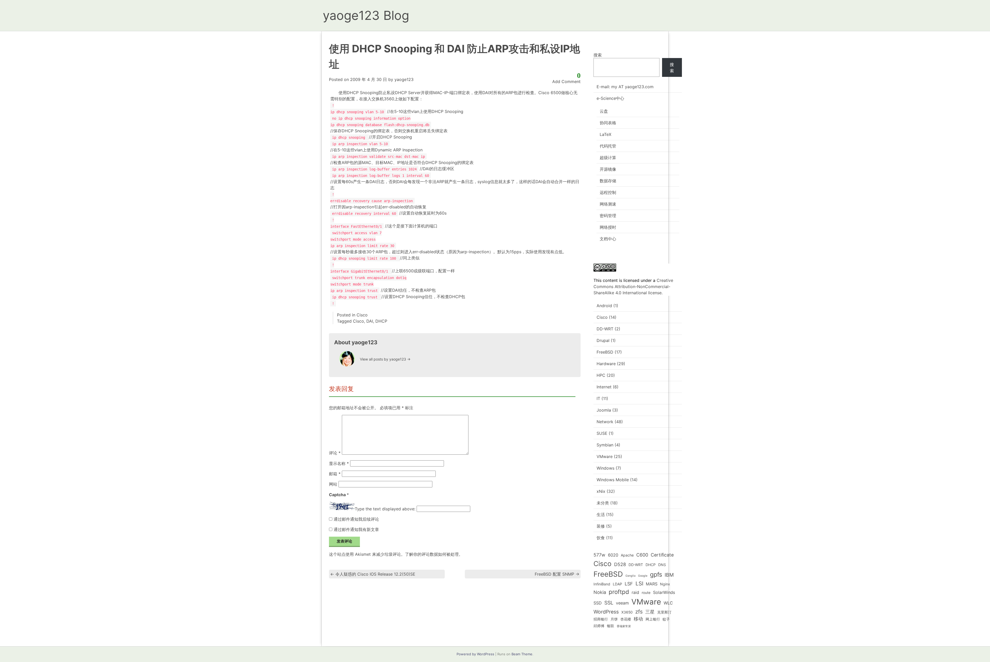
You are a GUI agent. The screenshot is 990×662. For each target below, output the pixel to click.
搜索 (597, 55)
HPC (601, 375)
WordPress (606, 612)
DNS (662, 564)
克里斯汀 (664, 612)
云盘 (604, 111)
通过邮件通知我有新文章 (356, 529)
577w (599, 555)
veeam (622, 603)
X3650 (627, 612)
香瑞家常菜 (624, 626)
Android (604, 305)
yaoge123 (404, 79)
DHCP (381, 321)
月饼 (614, 619)
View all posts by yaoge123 (385, 359)
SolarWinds (664, 592)
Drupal (603, 340)
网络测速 (608, 204)
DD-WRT (605, 328)
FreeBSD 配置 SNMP (557, 574)
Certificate (662, 555)
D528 (620, 564)
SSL (608, 603)
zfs (639, 611)
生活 (601, 514)
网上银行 (653, 619)
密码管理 (608, 215)
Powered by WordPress (475, 654)
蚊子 (666, 619)
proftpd (619, 591)
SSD (597, 603)
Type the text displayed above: (385, 508)
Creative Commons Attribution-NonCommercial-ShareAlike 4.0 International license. (633, 286)
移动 (638, 619)
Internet (604, 386)
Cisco (362, 314)
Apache (627, 555)
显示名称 (339, 463)
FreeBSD (605, 352)
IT (598, 398)
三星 (650, 612)
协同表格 (608, 122)
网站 (333, 484)
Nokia (599, 592)
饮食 (601, 537)
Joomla (604, 410)
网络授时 (608, 227)
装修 (601, 526)
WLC (668, 603)
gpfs (656, 574)
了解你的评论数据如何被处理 (432, 554)
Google (642, 575)
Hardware (606, 363)
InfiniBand (601, 584)
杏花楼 (625, 619)
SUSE (602, 433)
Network (605, 421)
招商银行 (600, 619)
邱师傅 (598, 626)
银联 (610, 626)
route (646, 592)
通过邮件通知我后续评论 (356, 519)
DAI (369, 321)
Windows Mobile (613, 479)
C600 (642, 555)
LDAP (617, 584)
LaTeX (605, 134)
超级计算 (608, 157)
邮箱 (335, 473)
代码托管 (608, 146)
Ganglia (630, 575)
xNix (601, 491)
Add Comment (566, 81)
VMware (605, 456)
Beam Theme (522, 654)
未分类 (603, 502)
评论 (335, 453)
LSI (639, 583)
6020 (613, 555)
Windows (605, 468)
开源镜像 (608, 169)
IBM (669, 575)
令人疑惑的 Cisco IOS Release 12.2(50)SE (372, 574)
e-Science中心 (610, 98)
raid (635, 592)
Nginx (665, 584)
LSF (629, 583)
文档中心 (608, 238)
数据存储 (608, 180)
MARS (651, 583)
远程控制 (608, 192)
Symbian (605, 444)
